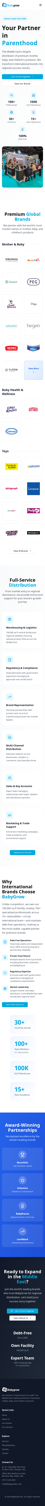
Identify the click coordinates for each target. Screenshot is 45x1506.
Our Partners (7, 1427)
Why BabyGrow (8, 1445)
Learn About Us (21, 1318)
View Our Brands (22, 83)
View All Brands (21, 551)
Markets (5, 1449)
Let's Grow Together (20, 76)
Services (5, 1441)
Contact (5, 1453)
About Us (6, 1419)
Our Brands (7, 1423)
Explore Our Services (22, 852)
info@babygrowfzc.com (12, 1484)
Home (4, 1415)
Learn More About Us (15, 1004)
